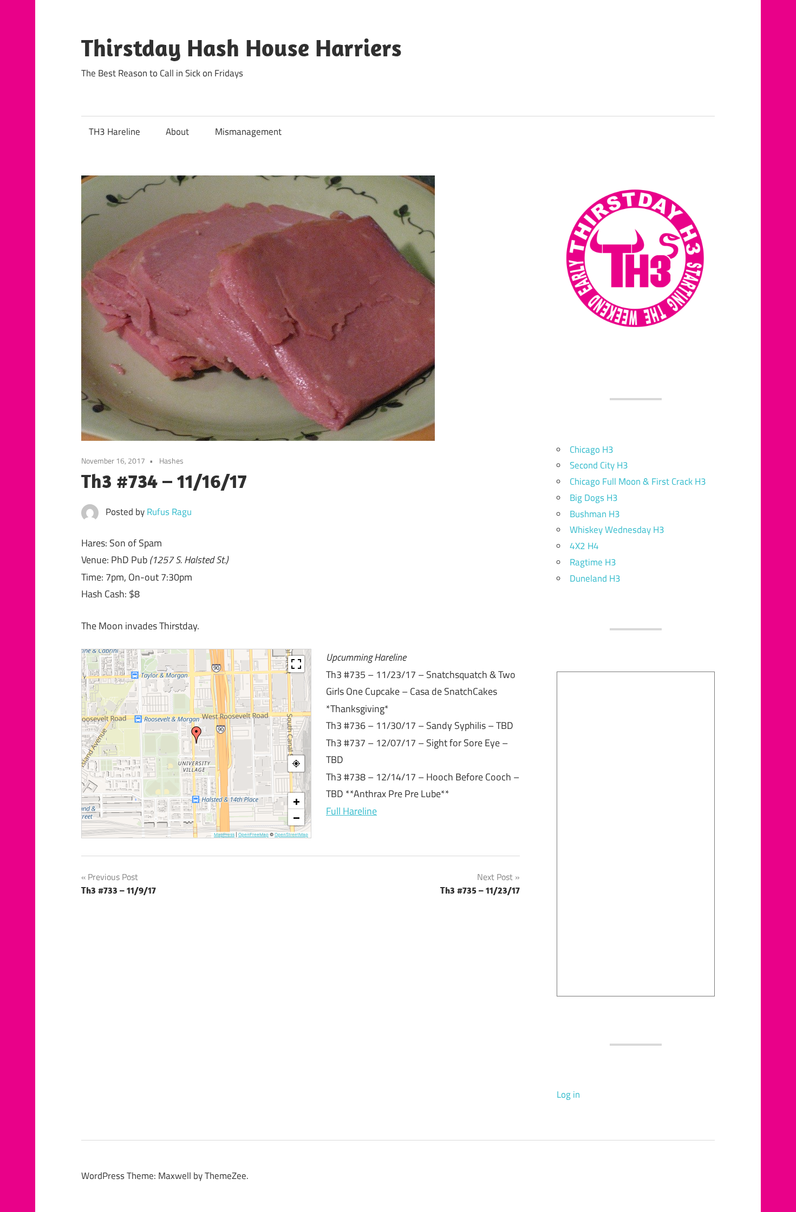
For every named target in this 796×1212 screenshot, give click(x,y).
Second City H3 (599, 465)
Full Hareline (351, 811)
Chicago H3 (592, 449)
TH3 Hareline (114, 132)
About (177, 132)
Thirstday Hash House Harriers (241, 47)
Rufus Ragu (169, 512)
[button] (196, 735)
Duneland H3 (595, 578)
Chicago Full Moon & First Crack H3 (638, 481)
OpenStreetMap (291, 834)
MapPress (224, 834)
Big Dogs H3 (594, 498)
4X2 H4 (584, 546)
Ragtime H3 (593, 562)
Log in (568, 1094)
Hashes (171, 460)
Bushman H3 (595, 514)
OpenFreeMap (253, 834)
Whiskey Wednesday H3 (617, 530)
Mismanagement (248, 132)
